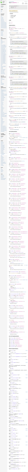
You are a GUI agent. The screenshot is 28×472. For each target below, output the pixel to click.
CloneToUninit (14, 374)
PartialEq (13, 275)
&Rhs (17, 279)
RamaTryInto (21, 420)
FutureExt (14, 396)
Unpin (12, 343)
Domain (14, 174)
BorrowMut (14, 362)
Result (25, 143)
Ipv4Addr (15, 188)
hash (11, 260)
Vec (14, 326)
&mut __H (20, 260)
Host (15, 6)
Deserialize (15, 147)
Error (10, 144)
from (11, 170)
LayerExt (13, 405)
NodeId (22, 228)
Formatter (18, 143)
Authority (22, 222)
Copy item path (18, 2)
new (14, 28)
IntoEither (14, 402)
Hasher (12, 262)
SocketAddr (15, 164)
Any (12, 350)
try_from (11, 299)
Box (13, 252)
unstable (24, 137)
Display (12, 157)
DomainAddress (15, 207)
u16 (15, 7)
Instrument (14, 397)
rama (4, 1)
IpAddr (14, 183)
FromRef (13, 393)
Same (13, 428)
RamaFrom (12, 416)
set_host (13, 119)
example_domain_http (17, 87)
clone (11, 134)
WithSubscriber (15, 468)
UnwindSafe (13, 346)
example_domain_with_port (18, 96)
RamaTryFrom (15, 417)
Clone (12, 133)
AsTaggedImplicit (18, 356)
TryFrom (12, 295)
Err (11, 252)
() (26, 143)
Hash (12, 259)
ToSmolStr (14, 433)
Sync (22, 252)
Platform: (1, 0)
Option (20, 465)
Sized (12, 268)
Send (19, 252)
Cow (20, 462)
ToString (13, 436)
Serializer (17, 288)
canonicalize (14, 32)
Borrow (13, 359)
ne (10, 279)
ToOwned (13, 430)
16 (15, 204)
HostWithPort (13, 27)
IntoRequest (14, 403)
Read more (20, 136)
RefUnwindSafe (13, 339)
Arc (20, 454)
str (15, 305)
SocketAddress (16, 169)
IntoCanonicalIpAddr (15, 271)
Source (26, 137)
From (12, 164)
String (15, 315)
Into (22, 115)
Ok (20, 288)
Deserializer (11, 151)
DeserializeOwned (15, 377)
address (13, 1)
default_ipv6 (16, 66)
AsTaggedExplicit (18, 353)
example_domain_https (17, 91)
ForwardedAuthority (23, 231)
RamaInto (20, 413)
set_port (13, 127)
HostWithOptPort (23, 217)
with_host (13, 115)
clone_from (12, 137)
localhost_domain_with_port (18, 111)
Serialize (13, 284)
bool (10, 280)
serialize (11, 285)
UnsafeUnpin (13, 345)
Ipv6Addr (15, 193)
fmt (10, 143)
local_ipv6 (16, 46)
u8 (14, 198)
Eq (11, 163)
